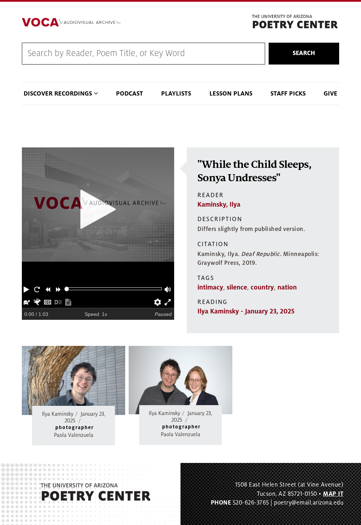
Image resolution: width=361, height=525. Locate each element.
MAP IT (333, 494)
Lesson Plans (230, 93)
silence (237, 287)
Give (330, 93)
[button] (27, 288)
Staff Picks (288, 93)
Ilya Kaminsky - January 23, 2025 (245, 311)
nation (287, 287)
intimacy (210, 287)
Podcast (129, 93)
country (262, 287)
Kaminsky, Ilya (218, 204)
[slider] (67, 289)
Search (304, 53)
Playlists (176, 93)
